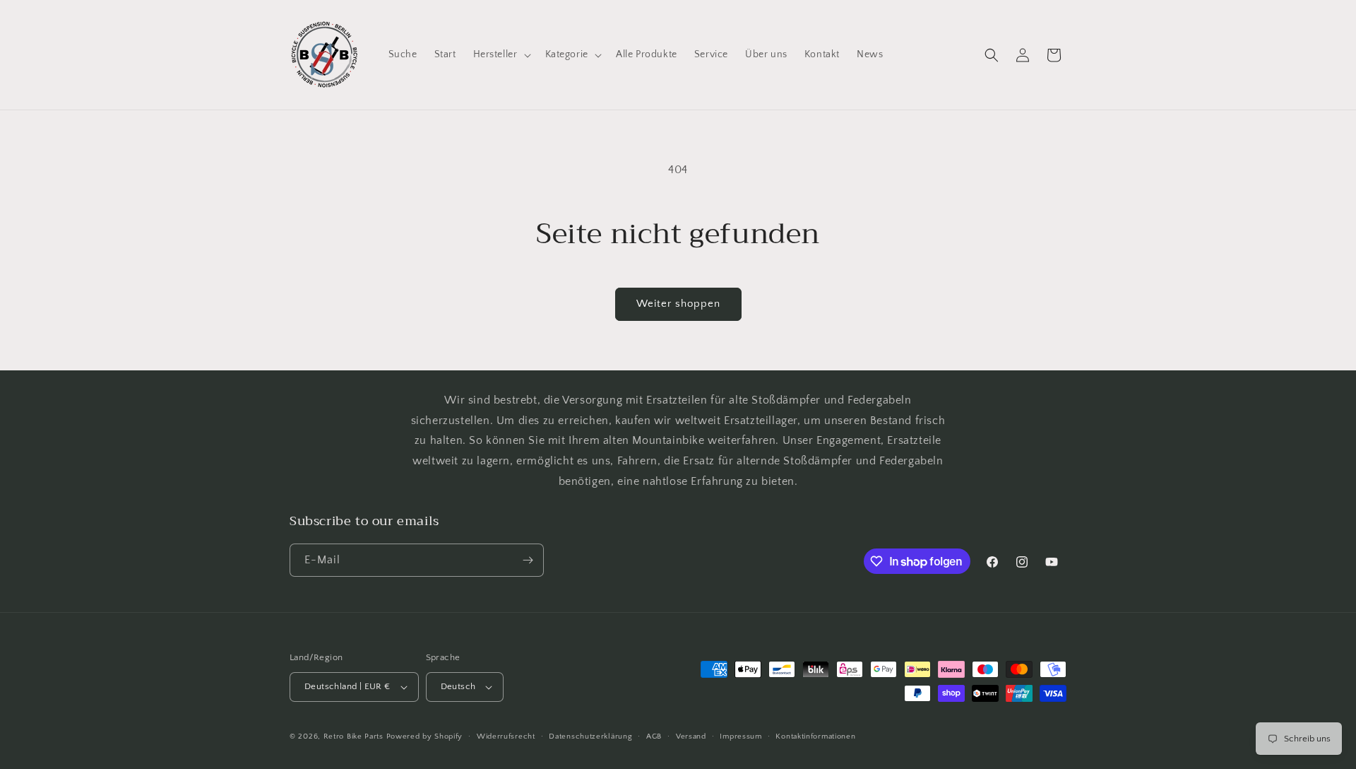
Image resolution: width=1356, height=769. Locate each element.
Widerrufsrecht (506, 736)
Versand (691, 736)
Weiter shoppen (678, 304)
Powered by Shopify (424, 736)
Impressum (740, 736)
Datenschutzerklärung (590, 736)
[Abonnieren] (527, 560)
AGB (654, 736)
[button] (501, 54)
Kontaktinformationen (815, 736)
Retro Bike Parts (353, 736)
